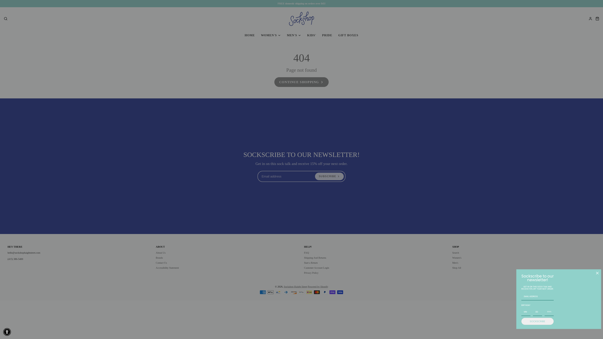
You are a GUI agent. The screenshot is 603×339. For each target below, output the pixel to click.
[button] (7, 332)
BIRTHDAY (525, 305)
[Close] (597, 273)
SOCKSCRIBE (537, 321)
